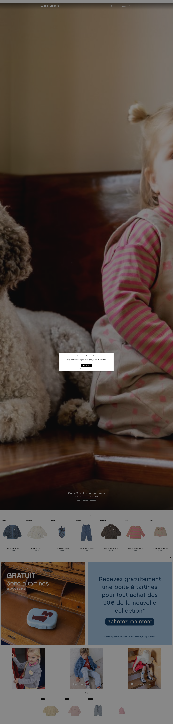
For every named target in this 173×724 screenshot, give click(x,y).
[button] (86, 369)
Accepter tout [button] (86, 365)
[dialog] (86, 362)
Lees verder (101, 362)
